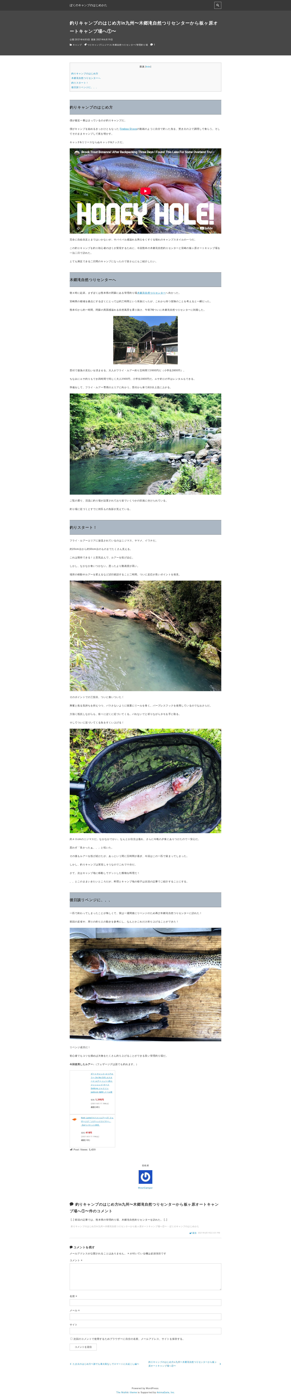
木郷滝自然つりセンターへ (86, 78)
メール (75, 1310)
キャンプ (77, 45)
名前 (73, 1296)
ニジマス (106, 45)
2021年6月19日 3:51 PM (209, 1233)
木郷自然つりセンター (123, 45)
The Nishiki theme (126, 1392)
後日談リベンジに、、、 (84, 87)
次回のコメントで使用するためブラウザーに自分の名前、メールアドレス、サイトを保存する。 (129, 1338)
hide (148, 66)
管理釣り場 (142, 45)
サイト (73, 1324)
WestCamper (145, 1188)
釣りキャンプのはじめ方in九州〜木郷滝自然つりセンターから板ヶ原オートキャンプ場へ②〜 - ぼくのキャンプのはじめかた (135, 1226)
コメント (76, 1260)
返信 (194, 1233)
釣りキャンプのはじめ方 (84, 73)
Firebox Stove (128, 128)
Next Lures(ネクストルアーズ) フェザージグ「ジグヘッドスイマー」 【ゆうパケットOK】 (97, 1121)
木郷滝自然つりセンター (151, 292)
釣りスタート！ (80, 82)
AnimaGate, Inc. (166, 1392)
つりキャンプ (94, 45)
